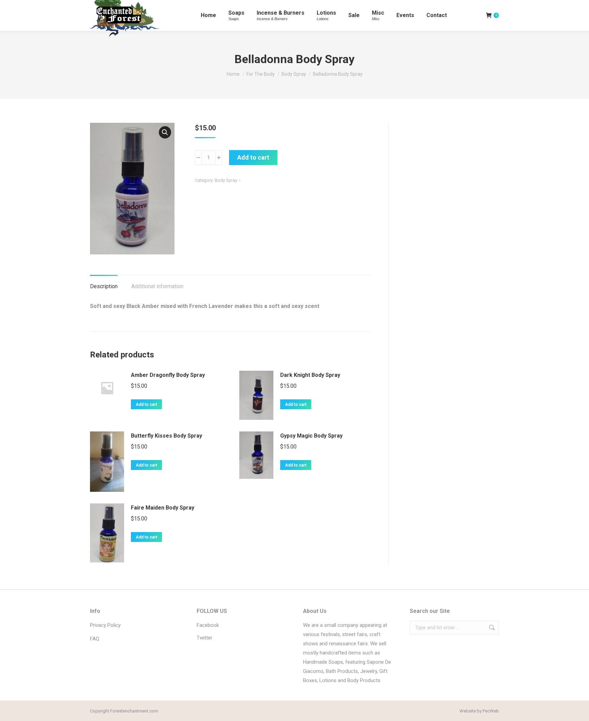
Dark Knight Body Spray (310, 375)
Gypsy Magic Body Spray (311, 435)
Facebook (208, 625)
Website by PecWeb (479, 710)
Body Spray (226, 180)
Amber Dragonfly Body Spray (168, 375)
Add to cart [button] (146, 404)
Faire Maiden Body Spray (162, 507)
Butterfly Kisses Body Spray (166, 435)
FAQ (94, 639)
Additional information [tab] (157, 286)
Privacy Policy (105, 625)
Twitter (204, 638)
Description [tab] (104, 286)
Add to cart (253, 157)
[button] (165, 132)
